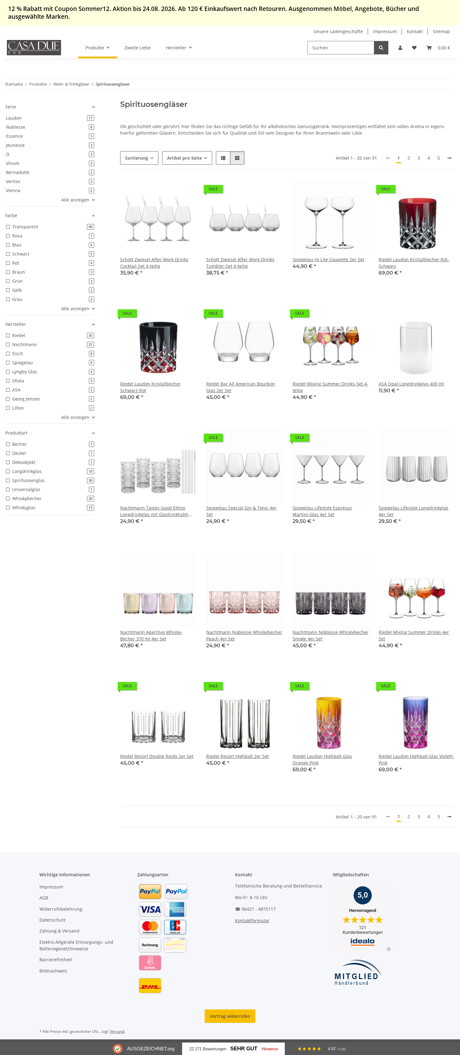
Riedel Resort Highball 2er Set (237, 756)
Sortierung (136, 158)
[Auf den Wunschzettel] (185, 190)
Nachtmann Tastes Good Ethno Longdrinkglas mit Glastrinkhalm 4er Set (154, 511)
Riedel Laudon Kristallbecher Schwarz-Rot (150, 387)
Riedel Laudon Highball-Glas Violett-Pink (416, 759)
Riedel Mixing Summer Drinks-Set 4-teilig (330, 387)
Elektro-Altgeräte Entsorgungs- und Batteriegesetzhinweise (76, 945)
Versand (117, 1031)
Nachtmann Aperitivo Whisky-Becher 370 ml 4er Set (151, 635)
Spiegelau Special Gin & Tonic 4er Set (241, 511)
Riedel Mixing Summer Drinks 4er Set (414, 635)
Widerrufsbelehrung (60, 909)
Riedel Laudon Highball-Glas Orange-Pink (322, 759)
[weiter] (449, 158)
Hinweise (270, 1049)
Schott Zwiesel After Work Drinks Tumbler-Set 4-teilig (240, 262)
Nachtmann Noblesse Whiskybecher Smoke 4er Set (331, 635)
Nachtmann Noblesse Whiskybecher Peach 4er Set (244, 635)
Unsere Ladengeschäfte (338, 31)
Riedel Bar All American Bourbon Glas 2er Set (240, 387)
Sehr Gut (243, 1049)
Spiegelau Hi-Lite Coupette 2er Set (328, 259)
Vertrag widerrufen (230, 1016)
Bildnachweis (53, 971)
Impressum (385, 31)
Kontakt (415, 31)
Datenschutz (52, 920)
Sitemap (441, 31)
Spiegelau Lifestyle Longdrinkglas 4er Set (413, 511)
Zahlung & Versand (59, 931)
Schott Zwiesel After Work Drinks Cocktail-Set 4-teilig (154, 262)
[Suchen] (381, 47)
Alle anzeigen (75, 200)
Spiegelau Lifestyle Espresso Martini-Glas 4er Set (322, 511)
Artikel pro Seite (184, 158)
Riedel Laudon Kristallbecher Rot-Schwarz (414, 262)
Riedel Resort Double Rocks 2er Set (156, 756)
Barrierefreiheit (55, 960)
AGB (43, 898)
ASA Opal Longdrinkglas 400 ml (411, 384)
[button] (400, 47)
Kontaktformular (252, 920)
